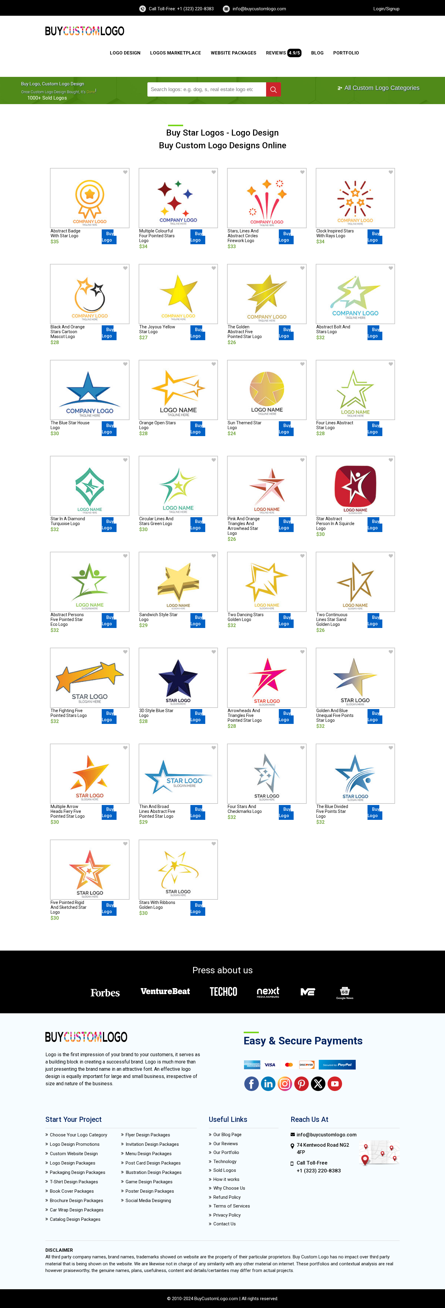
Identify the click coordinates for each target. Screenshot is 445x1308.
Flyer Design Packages (148, 1135)
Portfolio (346, 53)
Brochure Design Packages (76, 1200)
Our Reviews (225, 1143)
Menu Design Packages (149, 1153)
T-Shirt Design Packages (74, 1182)
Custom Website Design (74, 1153)
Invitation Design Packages (152, 1144)
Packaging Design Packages (77, 1172)
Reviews (283, 53)
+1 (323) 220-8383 (319, 1171)
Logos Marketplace (175, 53)
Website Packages (233, 53)
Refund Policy (227, 1197)
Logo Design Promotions (75, 1144)
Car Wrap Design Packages (77, 1210)
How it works (226, 1179)
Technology (224, 1161)
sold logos (54, 98)
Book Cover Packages (72, 1191)
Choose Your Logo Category (78, 1135)
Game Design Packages (149, 1182)
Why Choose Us (229, 1188)
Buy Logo (108, 236)
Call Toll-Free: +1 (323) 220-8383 (181, 9)
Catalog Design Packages (75, 1219)
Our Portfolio (226, 1152)
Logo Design (125, 53)
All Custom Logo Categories (381, 87)
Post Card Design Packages (153, 1163)
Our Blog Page (227, 1134)
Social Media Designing (148, 1200)
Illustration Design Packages (154, 1172)
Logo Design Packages (72, 1163)
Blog (317, 53)
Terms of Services (231, 1206)
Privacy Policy (227, 1215)
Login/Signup (387, 9)
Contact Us (224, 1224)
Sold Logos (224, 1170)
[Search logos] (273, 89)
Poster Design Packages (150, 1191)
